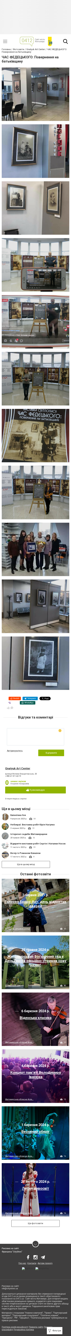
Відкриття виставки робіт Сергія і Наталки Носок (37, 843)
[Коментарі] (12, 707)
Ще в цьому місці (26, 864)
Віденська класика (36, 1018)
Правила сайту (36, 1327)
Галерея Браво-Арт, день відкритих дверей (35, 904)
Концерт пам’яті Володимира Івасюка (35, 1074)
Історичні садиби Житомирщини (28, 834)
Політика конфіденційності (15, 1327)
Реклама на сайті (10, 1248)
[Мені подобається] (8, 707)
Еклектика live (18, 815)
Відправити (51, 753)
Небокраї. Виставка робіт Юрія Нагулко (32, 824)
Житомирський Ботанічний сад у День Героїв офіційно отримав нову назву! (36, 960)
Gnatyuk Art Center (17, 768)
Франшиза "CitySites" (12, 1252)
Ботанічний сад (12, 985)
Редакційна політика (24, 1329)
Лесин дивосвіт (35, 1188)
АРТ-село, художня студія (17, 929)
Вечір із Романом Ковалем (25, 853)
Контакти (31, 1263)
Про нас (22, 1263)
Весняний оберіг (35, 1131)
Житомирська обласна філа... (19, 1042)
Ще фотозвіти (35, 1223)
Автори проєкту (45, 1263)
